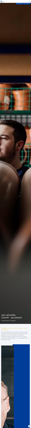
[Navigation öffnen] (29, 1)
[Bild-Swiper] (15, 163)
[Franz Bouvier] (4, 1)
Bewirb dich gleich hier (26, 3)
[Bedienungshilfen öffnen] (29, 426)
